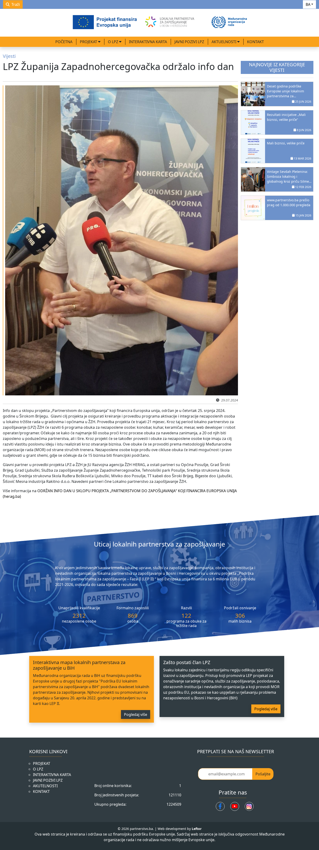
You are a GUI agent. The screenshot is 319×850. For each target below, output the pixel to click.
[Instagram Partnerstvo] (249, 806)
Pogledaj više (135, 714)
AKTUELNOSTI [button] (224, 41)
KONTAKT (255, 41)
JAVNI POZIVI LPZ (189, 41)
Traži (15, 4)
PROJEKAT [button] (89, 41)
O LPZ (38, 769)
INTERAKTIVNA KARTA (148, 41)
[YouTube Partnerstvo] (234, 806)
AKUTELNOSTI (45, 785)
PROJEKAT (41, 763)
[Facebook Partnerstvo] (220, 806)
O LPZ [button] (113, 41)
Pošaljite (262, 774)
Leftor (197, 828)
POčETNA (63, 41)
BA (308, 4)
